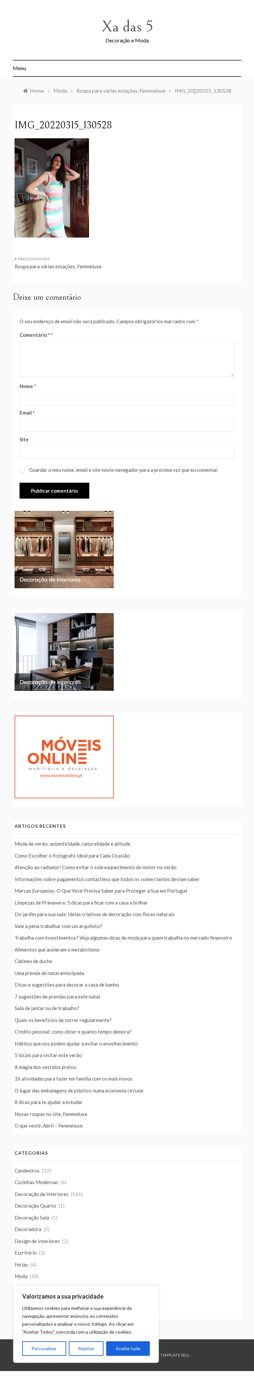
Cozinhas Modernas (36, 1182)
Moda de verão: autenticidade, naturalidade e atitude (72, 844)
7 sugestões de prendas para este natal (57, 996)
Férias (21, 1264)
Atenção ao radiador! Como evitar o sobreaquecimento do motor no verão (96, 867)
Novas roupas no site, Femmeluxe (51, 1114)
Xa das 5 (127, 27)
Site (24, 439)
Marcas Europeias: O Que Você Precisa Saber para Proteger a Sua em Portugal (101, 891)
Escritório (26, 1253)
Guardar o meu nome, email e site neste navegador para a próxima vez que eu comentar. (123, 470)
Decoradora (28, 1229)
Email (27, 413)
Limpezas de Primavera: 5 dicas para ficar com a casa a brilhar (81, 903)
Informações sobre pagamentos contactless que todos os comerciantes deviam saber (107, 879)
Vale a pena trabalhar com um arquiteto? (58, 926)
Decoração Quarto (35, 1206)
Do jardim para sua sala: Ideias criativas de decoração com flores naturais (95, 914)
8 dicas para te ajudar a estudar (49, 1102)
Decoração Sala (32, 1218)
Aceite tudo (128, 1348)
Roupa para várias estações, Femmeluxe (58, 266)
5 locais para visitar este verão (48, 1055)
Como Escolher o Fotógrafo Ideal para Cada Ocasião (72, 856)
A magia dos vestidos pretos (45, 1067)
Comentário (35, 335)
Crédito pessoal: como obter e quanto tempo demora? (73, 1032)
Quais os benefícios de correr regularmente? (63, 1020)
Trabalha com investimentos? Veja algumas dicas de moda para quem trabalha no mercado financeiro (123, 938)
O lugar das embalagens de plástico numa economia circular (79, 1090)
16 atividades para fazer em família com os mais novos (74, 1079)
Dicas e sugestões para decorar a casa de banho (67, 985)
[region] (86, 1324)
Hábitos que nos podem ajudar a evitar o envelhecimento (76, 1043)
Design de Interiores (37, 1241)
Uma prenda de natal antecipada (49, 973)
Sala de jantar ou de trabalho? (47, 1008)
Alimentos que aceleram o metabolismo (57, 950)
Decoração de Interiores (41, 1194)
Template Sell (175, 1355)
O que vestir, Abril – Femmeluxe (49, 1126)
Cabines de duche (33, 961)
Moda (21, 1276)
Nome (28, 386)
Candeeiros (27, 1171)
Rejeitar (86, 1348)
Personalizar (44, 1348)
